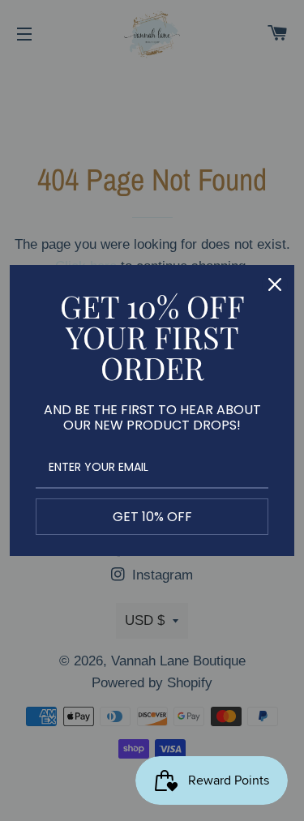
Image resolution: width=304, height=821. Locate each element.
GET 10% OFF (152, 516)
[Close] (274, 284)
